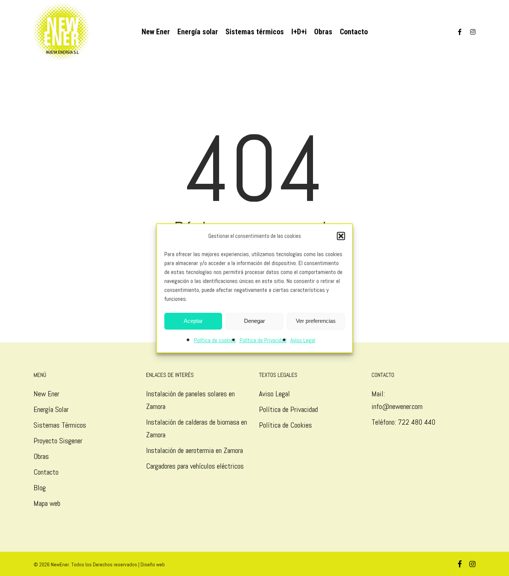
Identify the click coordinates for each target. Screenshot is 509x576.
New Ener (46, 394)
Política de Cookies (285, 425)
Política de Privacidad (263, 340)
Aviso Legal (302, 340)
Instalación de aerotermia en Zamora (194, 450)
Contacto (46, 472)
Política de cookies (215, 340)
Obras (41, 456)
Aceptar (193, 321)
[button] (341, 236)
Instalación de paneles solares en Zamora (190, 400)
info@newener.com (397, 406)
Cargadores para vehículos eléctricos (196, 466)
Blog (40, 487)
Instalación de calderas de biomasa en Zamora (196, 428)
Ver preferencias (316, 321)
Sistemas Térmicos (60, 425)
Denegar (254, 321)
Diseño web (152, 564)
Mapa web (47, 503)
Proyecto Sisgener (58, 441)
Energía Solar (51, 409)
